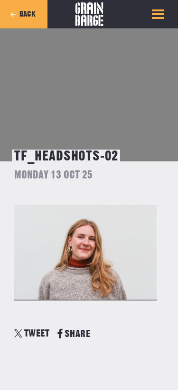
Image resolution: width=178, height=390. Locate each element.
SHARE (77, 334)
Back (27, 14)
